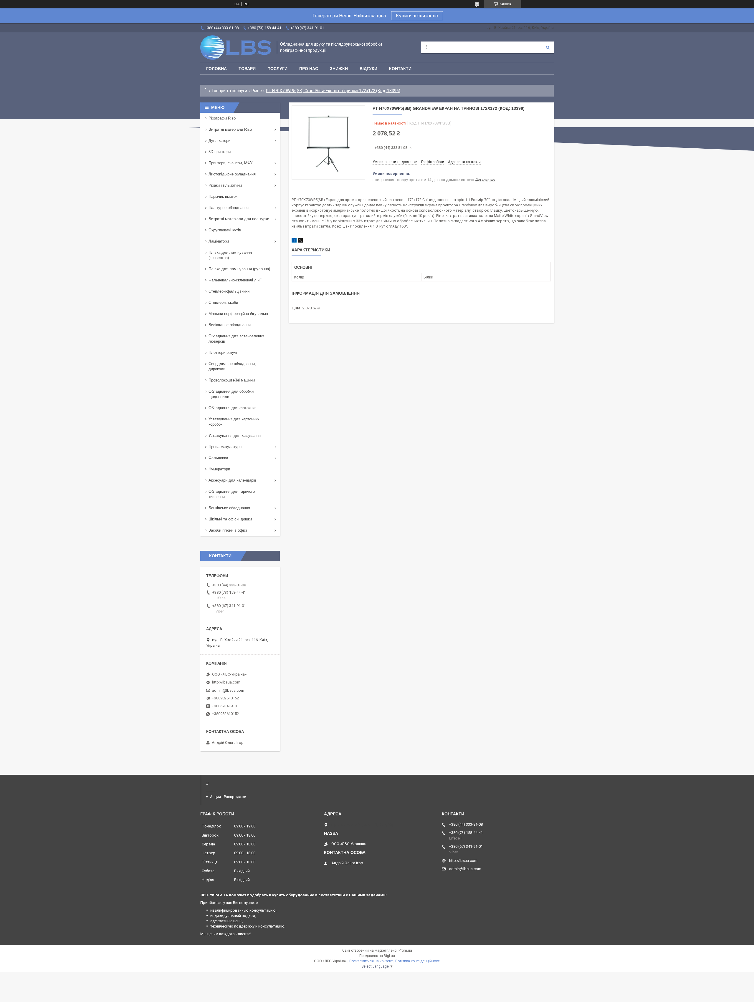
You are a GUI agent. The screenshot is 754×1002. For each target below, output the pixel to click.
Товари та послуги (229, 90)
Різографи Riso (222, 118)
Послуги (277, 68)
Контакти (400, 68)
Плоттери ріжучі (223, 352)
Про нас (308, 68)
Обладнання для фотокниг (232, 408)
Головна (216, 68)
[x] (300, 241)
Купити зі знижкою (417, 16)
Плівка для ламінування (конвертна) (230, 255)
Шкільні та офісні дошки (230, 519)
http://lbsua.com (226, 682)
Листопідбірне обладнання (232, 174)
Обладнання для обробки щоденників (231, 394)
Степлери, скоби (223, 302)
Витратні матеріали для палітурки (239, 219)
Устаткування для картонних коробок (234, 422)
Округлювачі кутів (225, 230)
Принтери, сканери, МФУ (230, 163)
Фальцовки (218, 458)
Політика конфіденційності (417, 961)
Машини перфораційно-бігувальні (238, 313)
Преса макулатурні (225, 446)
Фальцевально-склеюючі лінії (235, 280)
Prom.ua (405, 950)
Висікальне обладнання (230, 325)
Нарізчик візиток (223, 196)
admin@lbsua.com (228, 690)
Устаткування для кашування (235, 435)
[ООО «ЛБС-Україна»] (235, 47)
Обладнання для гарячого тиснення (232, 494)
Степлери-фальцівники (229, 291)
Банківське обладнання (229, 508)
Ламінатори (219, 241)
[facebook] (294, 241)
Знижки (339, 68)
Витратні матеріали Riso (230, 129)
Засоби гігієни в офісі (228, 530)
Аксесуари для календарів (232, 480)
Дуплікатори (219, 140)
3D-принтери (220, 152)
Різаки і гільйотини (225, 185)
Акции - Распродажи (228, 796)
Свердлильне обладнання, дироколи (232, 366)
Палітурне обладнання (229, 207)
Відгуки (368, 68)
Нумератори (219, 469)
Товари (247, 68)
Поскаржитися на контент (371, 961)
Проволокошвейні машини (232, 380)
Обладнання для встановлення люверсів (236, 339)
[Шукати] (548, 47)
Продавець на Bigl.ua (377, 956)
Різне (257, 90)
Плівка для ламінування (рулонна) (239, 269)
